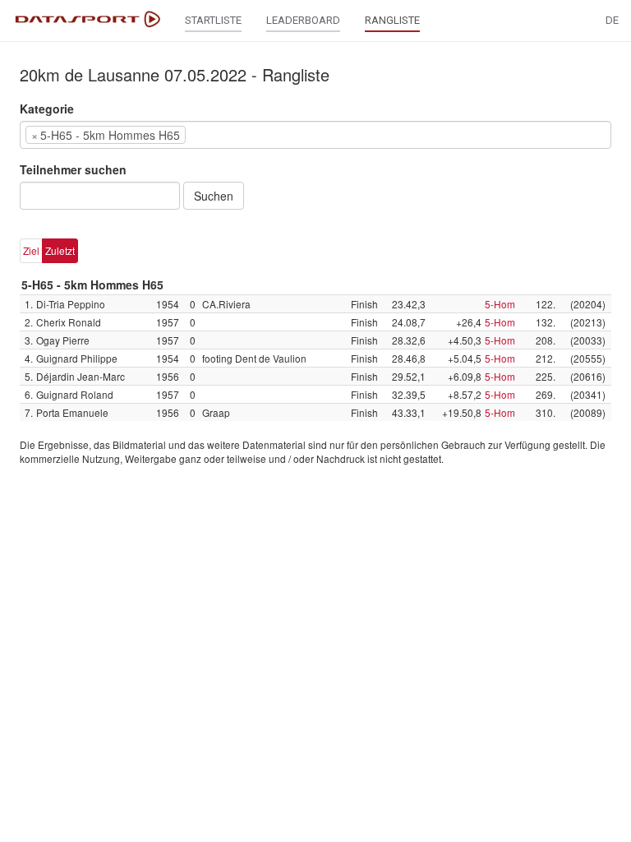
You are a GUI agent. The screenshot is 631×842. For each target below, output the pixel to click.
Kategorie (47, 108)
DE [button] (612, 20)
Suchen (213, 195)
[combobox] (315, 135)
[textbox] (214, 135)
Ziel (31, 250)
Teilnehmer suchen (73, 169)
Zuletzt (60, 250)
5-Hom (500, 304)
